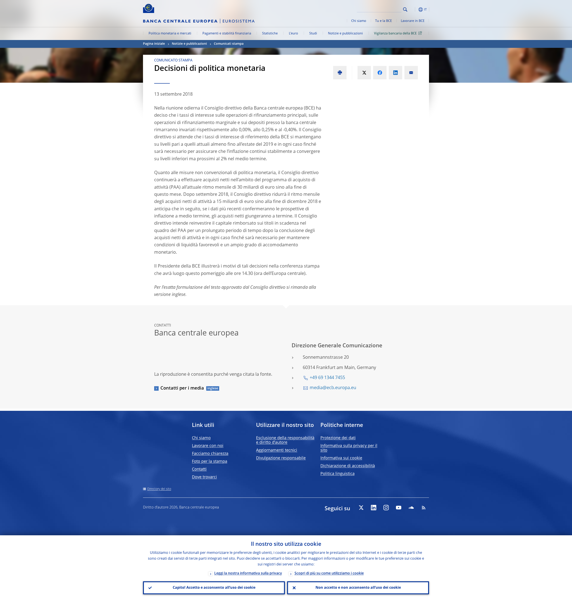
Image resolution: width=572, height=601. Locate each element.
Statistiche (270, 33)
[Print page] (340, 72)
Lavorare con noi (207, 446)
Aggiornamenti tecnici (276, 450)
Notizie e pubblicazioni (345, 33)
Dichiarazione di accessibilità (347, 466)
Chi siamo (358, 21)
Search (405, 9)
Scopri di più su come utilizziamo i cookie (329, 573)
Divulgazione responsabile (281, 458)
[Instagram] (386, 507)
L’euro (293, 33)
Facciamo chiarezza (210, 454)
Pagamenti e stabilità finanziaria (226, 33)
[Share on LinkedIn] (395, 72)
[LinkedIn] (373, 507)
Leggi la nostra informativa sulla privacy (248, 573)
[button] (413, 9)
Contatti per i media (182, 388)
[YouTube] (398, 507)
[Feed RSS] (423, 507)
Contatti (199, 469)
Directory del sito (159, 489)
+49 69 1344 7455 (327, 378)
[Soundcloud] (411, 507)
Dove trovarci (204, 477)
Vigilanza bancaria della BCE (395, 33)
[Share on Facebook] (380, 72)
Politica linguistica (337, 474)
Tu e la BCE (383, 21)
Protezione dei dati (338, 438)
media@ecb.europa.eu (333, 388)
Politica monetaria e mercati (170, 33)
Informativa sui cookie (341, 458)
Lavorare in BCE (413, 21)
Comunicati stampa (229, 43)
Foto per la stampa (209, 462)
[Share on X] (364, 72)
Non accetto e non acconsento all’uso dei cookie (358, 588)
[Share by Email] (411, 72)
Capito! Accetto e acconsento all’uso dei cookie (214, 588)
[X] (361, 507)
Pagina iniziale (154, 43)
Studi (313, 33)
